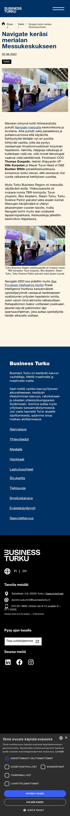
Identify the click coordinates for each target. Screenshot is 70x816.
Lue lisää (59, 752)
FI (15, 571)
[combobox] (61, 738)
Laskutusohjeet (21, 470)
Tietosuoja (17, 488)
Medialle (16, 450)
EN (25, 571)
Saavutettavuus (22, 518)
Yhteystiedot (19, 440)
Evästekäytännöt (22, 508)
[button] (35, 810)
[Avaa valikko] (58, 8)
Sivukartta (17, 478)
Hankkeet (17, 460)
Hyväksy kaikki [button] (35, 793)
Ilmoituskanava (21, 498)
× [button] (66, 737)
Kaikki (6, 61)
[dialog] (35, 775)
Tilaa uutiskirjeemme (19, 641)
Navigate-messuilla (28, 127)
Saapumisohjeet (54, 594)
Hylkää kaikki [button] (34, 802)
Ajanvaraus (18, 430)
